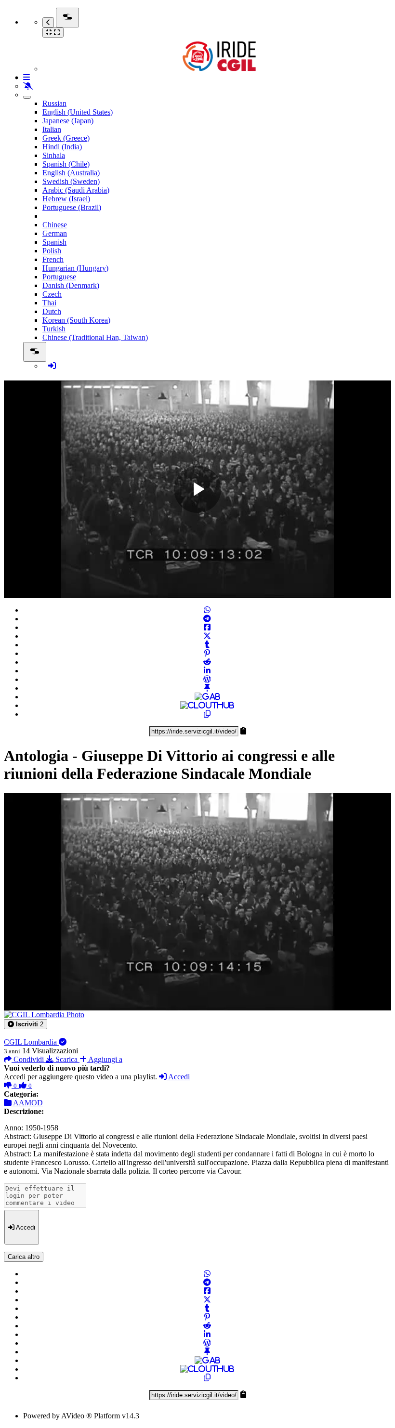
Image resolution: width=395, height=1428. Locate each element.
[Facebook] (207, 627)
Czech (52, 294)
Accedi (178, 1077)
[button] (25, 1024)
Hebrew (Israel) (66, 199)
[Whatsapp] (207, 610)
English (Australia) (71, 173)
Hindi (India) (62, 147)
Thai (49, 303)
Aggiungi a (104, 1059)
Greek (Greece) (66, 138)
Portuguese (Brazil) (71, 207)
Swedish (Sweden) (71, 181)
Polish (51, 251)
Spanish (54, 242)
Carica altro (24, 1256)
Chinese (54, 225)
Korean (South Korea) (76, 320)
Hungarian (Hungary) (75, 268)
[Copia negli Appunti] (207, 714)
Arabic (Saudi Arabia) (75, 190)
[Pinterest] (207, 653)
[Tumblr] (207, 645)
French (53, 259)
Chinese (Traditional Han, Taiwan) (95, 337)
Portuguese (59, 277)
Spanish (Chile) (66, 164)
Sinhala (53, 155)
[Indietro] (48, 22)
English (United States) (77, 112)
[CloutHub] (207, 705)
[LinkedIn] (207, 671)
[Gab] (207, 697)
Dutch (51, 311)
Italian (51, 129)
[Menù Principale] (67, 17)
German (54, 233)
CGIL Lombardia (31, 1042)
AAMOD (27, 1103)
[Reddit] (207, 662)
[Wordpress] (207, 679)
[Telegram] (207, 619)
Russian (54, 103)
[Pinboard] (207, 688)
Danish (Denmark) (70, 285)
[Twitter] (207, 636)
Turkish (54, 329)
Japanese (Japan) (67, 121)
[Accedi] (52, 366)
